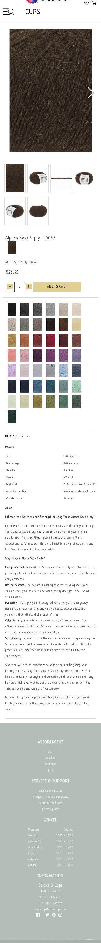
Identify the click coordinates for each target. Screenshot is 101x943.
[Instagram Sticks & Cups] (60, 916)
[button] (90, 93)
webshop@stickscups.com (50, 909)
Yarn (50, 751)
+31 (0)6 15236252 (50, 903)
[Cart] (93, 4)
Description (14, 436)
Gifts (51, 770)
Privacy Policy (50, 809)
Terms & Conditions (50, 803)
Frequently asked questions (50, 797)
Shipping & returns (50, 790)
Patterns (50, 764)
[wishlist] (86, 4)
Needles (51, 758)
